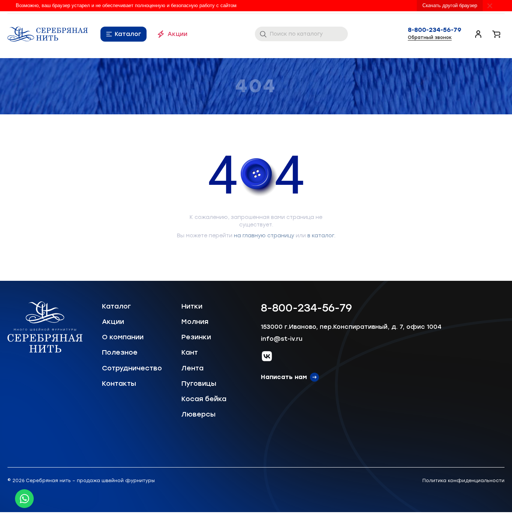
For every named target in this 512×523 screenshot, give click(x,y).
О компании (123, 337)
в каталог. (321, 235)
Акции (177, 33)
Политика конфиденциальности (463, 480)
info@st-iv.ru (281, 338)
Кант (189, 352)
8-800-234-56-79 (434, 30)
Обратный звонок (430, 37)
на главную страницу (264, 235)
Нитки (191, 306)
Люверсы (198, 414)
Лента (192, 368)
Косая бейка (203, 399)
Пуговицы (198, 383)
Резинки (196, 337)
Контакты (119, 383)
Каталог (128, 33)
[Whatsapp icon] (24, 498)
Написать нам (284, 377)
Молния (194, 322)
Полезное (120, 352)
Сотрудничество (132, 368)
